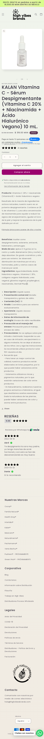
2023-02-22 (9, 467)
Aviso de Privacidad (13, 616)
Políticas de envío (12, 638)
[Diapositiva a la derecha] (27, 79)
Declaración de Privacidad (16, 627)
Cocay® (8, 506)
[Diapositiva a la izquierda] (16, 79)
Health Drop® (10, 517)
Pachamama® (11, 543)
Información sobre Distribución (18, 585)
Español (21, 721)
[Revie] (35, 429)
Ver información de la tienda (17, 186)
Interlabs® (9, 522)
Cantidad (5, 152)
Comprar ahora (22, 172)
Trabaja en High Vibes (14, 596)
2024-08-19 (9, 439)
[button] (3, 14)
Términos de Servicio (14, 643)
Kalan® (8, 527)
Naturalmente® (11, 538)
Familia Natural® (12, 512)
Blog (6, 575)
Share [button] (7, 408)
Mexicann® (9, 533)
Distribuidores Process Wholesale (19, 601)
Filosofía (8, 590)
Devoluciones (11, 632)
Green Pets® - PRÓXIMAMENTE (18, 559)
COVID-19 (9, 622)
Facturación (10, 656)
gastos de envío (9, 144)
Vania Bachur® (11, 549)
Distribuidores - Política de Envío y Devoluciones (20, 649)
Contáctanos (10, 580)
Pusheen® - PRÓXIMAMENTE (17, 554)
